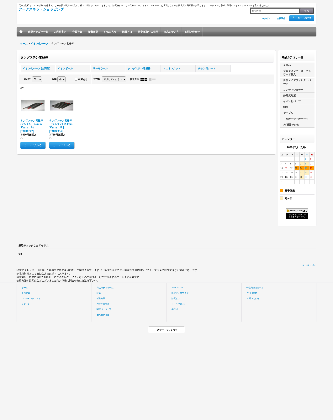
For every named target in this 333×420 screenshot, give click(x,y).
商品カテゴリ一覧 (105, 287)
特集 (99, 293)
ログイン (266, 18)
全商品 (287, 65)
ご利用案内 (251, 293)
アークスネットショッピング (41, 9)
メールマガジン (179, 304)
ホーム (25, 287)
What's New (177, 287)
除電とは (176, 298)
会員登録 (281, 18)
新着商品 (101, 298)
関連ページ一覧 (104, 309)
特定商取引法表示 (254, 287)
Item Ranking (103, 315)
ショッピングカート (31, 298)
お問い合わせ (252, 298)
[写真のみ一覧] (144, 79)
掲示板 (175, 309)
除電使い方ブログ (180, 293)
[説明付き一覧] (153, 79)
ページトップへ (308, 265)
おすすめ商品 (103, 304)
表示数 (27, 79)
